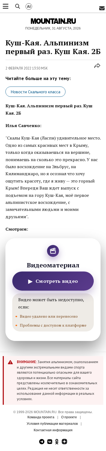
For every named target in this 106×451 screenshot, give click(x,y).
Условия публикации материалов (52, 424)
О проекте (69, 417)
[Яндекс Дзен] (64, 442)
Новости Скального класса (35, 91)
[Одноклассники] (57, 442)
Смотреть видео (53, 281)
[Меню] (5, 6)
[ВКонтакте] (50, 442)
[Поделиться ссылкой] (97, 69)
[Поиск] (17, 6)
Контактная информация (53, 430)
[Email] (102, 8)
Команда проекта (40, 417)
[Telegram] (42, 442)
